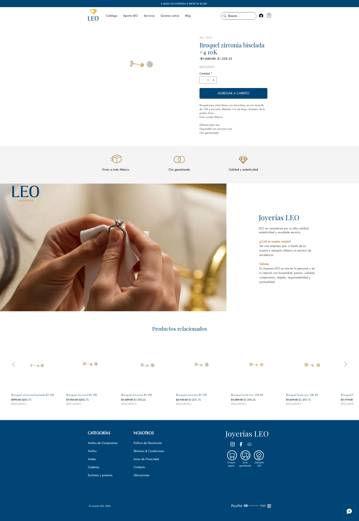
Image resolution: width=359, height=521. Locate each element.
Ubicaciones (141, 475)
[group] (179, 372)
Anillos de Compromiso (103, 443)
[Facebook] (241, 444)
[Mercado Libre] (249, 444)
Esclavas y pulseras (100, 475)
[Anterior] (13, 364)
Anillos (92, 451)
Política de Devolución (148, 443)
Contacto (139, 467)
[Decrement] (202, 80)
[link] (269, 15)
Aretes (92, 459)
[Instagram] (232, 444)
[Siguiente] (346, 364)
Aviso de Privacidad (146, 459)
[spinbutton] (208, 80)
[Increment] (213, 80)
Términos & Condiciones (149, 451)
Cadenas (93, 467)
